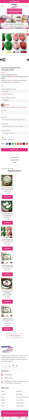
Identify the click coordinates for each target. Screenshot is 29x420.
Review (14, 162)
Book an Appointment (14, 12)
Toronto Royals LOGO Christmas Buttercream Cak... (7, 292)
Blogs (2, 391)
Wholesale (19, 391)
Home (6, 24)
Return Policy (19, 400)
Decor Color (4, 117)
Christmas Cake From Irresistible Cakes (7, 214)
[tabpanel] (3, 59)
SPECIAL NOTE (14, 160)
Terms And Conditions (22, 397)
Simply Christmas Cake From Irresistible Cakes (7, 188)
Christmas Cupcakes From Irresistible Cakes (7, 240)
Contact (3, 400)
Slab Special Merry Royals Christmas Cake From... (7, 320)
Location (3, 394)
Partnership (19, 394)
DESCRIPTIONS (14, 157)
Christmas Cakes (19, 24)
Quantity (3, 110)
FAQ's (2, 406)
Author (3, 403)
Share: (3, 143)
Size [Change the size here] (8, 89)
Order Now (7, 197)
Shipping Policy (20, 403)
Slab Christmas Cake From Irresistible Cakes (7, 266)
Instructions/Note (6, 130)
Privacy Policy (20, 406)
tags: (2, 137)
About (2, 397)
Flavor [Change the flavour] (8, 97)
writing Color (4, 124)
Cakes (11, 24)
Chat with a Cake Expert (15, 9)
